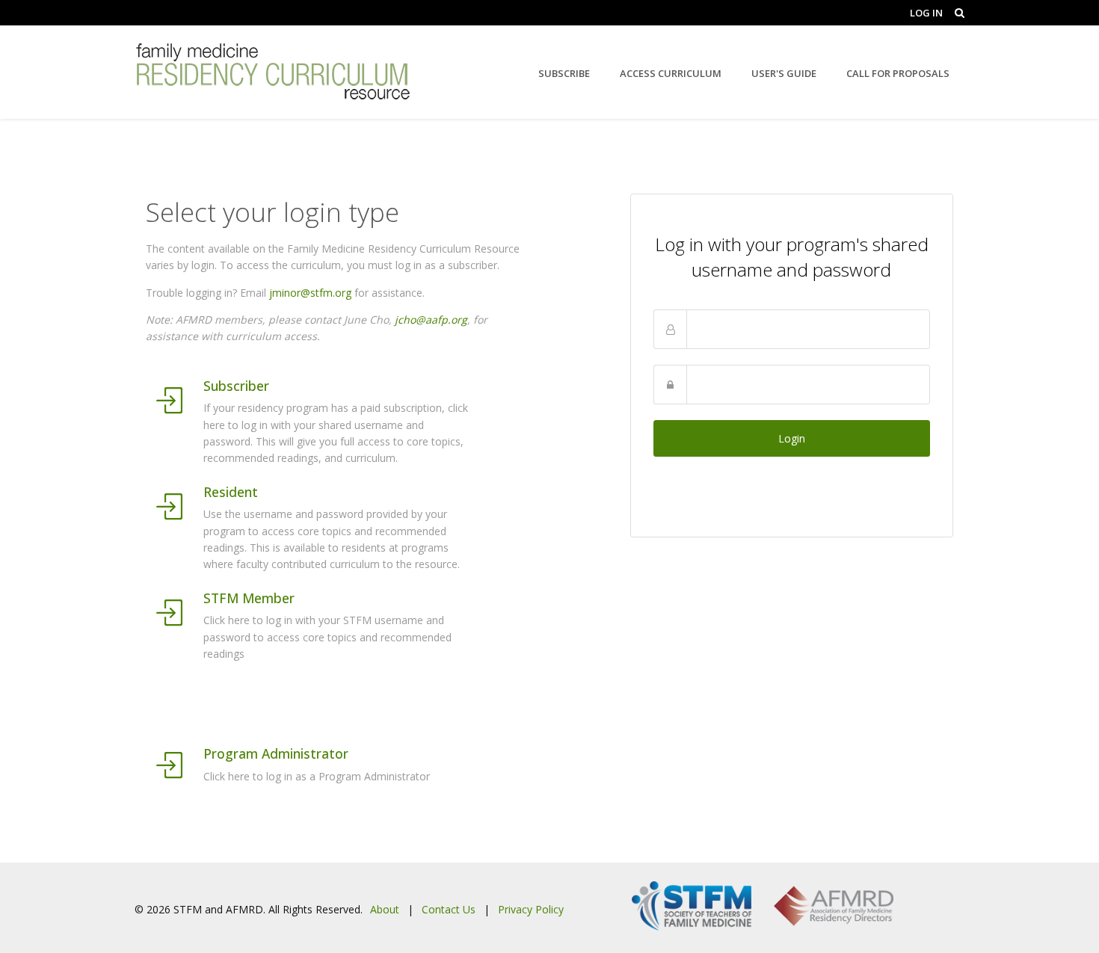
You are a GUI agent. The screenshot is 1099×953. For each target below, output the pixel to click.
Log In (926, 12)
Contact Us (448, 909)
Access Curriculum (670, 73)
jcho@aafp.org (431, 319)
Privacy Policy (531, 909)
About (384, 909)
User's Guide (783, 73)
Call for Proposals (897, 73)
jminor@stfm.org (310, 293)
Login (791, 438)
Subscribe (564, 73)
